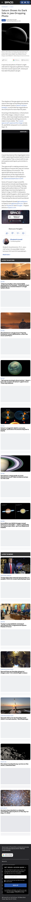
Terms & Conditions (10, 892)
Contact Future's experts (8, 864)
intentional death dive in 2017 (13, 178)
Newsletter (26, 60)
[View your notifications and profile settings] (25, 2)
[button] (28, 2)
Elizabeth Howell (12, 19)
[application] (15, 140)
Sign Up (15, 885)
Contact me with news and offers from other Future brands (15, 881)
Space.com (12, 207)
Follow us (17, 60)
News (3, 20)
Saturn (11, 6)
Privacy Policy (17, 891)
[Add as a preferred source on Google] (7, 855)
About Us (4, 861)
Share (5, 60)
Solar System (5, 6)
